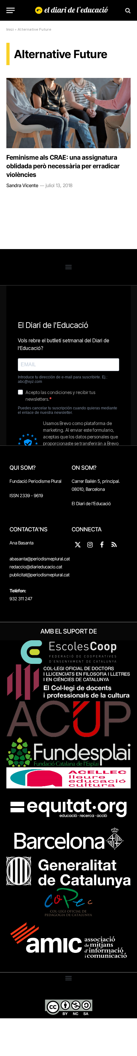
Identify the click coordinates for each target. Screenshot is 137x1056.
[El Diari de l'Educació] (71, 10)
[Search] (127, 10)
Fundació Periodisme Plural (35, 481)
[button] (68, 267)
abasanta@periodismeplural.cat (40, 558)
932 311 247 (21, 598)
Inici (10, 29)
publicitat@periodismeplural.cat (39, 574)
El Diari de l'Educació (91, 503)
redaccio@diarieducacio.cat (36, 566)
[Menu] (10, 10)
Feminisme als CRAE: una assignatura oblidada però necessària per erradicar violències (63, 166)
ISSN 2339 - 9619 (26, 495)
